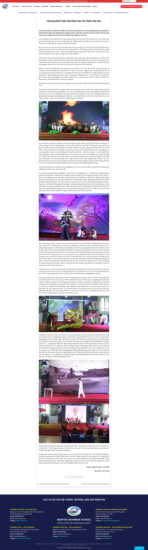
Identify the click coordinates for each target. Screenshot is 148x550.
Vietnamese (127, 1)
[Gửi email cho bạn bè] (78, 476)
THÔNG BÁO (44, 6)
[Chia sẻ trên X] (69, 476)
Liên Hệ (94, 6)
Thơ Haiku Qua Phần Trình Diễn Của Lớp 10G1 (54, 484)
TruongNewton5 (63, 536)
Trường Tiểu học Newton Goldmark (50, 12)
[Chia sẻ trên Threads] (75, 476)
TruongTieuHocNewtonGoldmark (110, 520)
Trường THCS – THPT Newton (72, 12)
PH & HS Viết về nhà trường (82, 6)
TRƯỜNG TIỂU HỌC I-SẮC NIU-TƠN (28, 12)
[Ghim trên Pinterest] (81, 476)
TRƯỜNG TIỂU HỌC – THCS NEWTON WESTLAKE (115, 12)
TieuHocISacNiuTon (21, 520)
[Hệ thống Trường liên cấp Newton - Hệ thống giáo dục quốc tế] (5, 6)
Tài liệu (67, 6)
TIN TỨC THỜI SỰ (27, 6)
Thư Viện (36, 6)
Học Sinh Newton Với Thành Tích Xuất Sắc (95, 484)
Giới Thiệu (16, 6)
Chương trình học (56, 6)
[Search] (145, 6)
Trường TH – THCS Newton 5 (92, 12)
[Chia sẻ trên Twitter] (72, 476)
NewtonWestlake (106, 538)
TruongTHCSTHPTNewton (23, 538)
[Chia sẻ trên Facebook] (66, 476)
